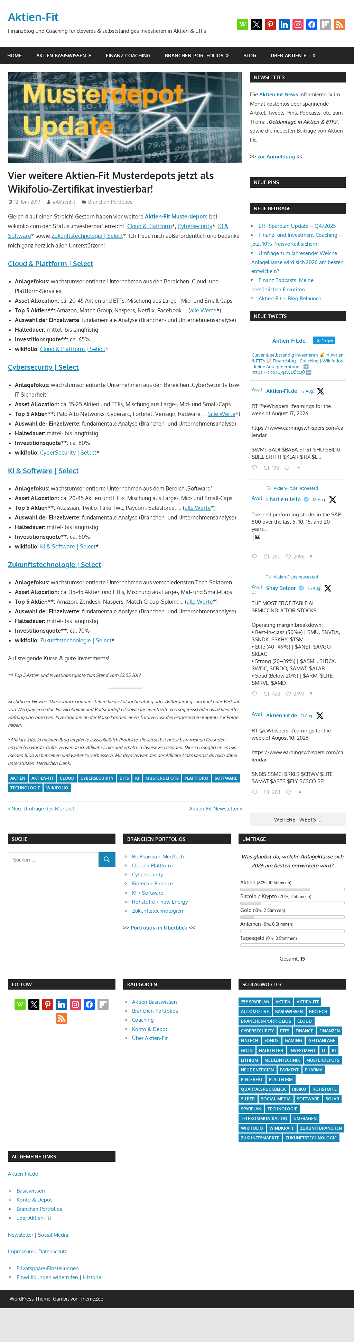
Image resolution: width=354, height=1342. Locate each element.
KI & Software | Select (43, 470)
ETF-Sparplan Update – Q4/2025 (297, 226)
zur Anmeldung (276, 156)
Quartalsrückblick (263, 1089)
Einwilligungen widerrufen (47, 1277)
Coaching (143, 1020)
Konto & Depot (149, 1029)
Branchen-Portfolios (194, 55)
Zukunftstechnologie (311, 1137)
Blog (249, 55)
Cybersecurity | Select (43, 366)
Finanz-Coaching (128, 55)
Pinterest (252, 1079)
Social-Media (276, 1098)
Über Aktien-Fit (150, 1038)
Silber (248, 1098)
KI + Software (147, 892)
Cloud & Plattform (149, 226)
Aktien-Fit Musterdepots (176, 216)
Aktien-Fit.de (281, 391)
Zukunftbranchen (321, 1128)
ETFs (124, 778)
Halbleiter (271, 1050)
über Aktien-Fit (290, 55)
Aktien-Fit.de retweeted (296, 488)
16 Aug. (319, 499)
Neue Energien (257, 1069)
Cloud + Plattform (152, 865)
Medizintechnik (282, 1060)
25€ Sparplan (255, 1001)
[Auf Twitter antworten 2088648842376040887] (256, 694)
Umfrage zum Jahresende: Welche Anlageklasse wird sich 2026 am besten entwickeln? (297, 262)
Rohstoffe (325, 1089)
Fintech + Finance (152, 883)
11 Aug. (307, 715)
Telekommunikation (264, 1118)
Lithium (249, 1060)
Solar (332, 1098)
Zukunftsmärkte (260, 1137)
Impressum (21, 1251)
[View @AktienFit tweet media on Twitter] (257, 537)
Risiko (299, 1089)
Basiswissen (289, 1011)
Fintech (249, 1040)
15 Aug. (314, 588)
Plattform (196, 778)
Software (226, 778)
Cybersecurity (195, 226)
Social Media (53, 1235)
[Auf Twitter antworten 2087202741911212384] (256, 793)
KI (137, 778)
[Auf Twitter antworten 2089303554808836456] (256, 468)
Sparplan (251, 1108)
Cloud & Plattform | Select (50, 263)
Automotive (255, 1011)
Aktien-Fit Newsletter (214, 808)
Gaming (293, 1040)
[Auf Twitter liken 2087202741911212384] (290, 793)
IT (324, 1050)
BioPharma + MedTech (158, 856)
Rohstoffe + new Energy (160, 901)
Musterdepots (162, 778)
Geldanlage (321, 1040)
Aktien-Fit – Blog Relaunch (290, 298)
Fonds (271, 1040)
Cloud (67, 778)
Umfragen (305, 1118)
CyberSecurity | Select (68, 452)
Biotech (318, 1011)
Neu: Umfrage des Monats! (42, 808)
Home (14, 55)
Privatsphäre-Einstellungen (48, 1268)
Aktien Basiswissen (61, 55)
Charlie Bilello (283, 499)
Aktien (17, 778)
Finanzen (329, 1030)
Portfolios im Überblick (159, 927)
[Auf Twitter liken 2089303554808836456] (289, 468)
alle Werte (203, 310)
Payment (289, 1069)
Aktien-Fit (33, 17)
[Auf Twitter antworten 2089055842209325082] (256, 557)
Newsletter (20, 1235)
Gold (247, 1050)
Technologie (25, 787)
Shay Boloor (281, 588)
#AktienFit (64, 202)
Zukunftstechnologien (157, 910)
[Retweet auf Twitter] (268, 487)
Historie (92, 1277)
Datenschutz (52, 1251)
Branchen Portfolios (39, 1209)
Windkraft (281, 1128)
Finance (304, 1030)
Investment (302, 1050)
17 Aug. (307, 391)
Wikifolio (57, 787)
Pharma (314, 1069)
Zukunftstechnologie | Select (87, 235)
